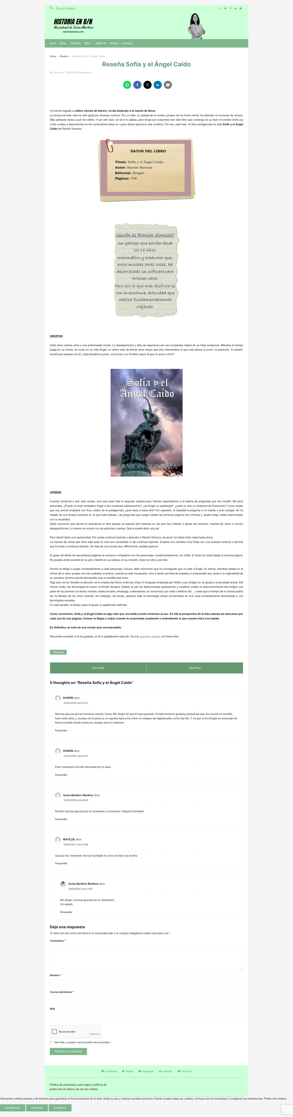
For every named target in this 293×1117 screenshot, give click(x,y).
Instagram (147, 1071)
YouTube (186, 1071)
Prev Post (98, 668)
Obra (87, 43)
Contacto (127, 43)
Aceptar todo (12, 1107)
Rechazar (37, 1107)
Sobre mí (101, 43)
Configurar (60, 1107)
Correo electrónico (62, 992)
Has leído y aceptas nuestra (82, 1042)
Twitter (129, 1071)
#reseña (58, 652)
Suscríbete (65, 8)
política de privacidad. (98, 1042)
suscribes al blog (150, 636)
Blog (62, 43)
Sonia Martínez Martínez (78, 795)
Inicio (53, 43)
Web (52, 1008)
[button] (53, 8)
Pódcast (76, 43)
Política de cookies (275, 1098)
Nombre (55, 975)
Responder (61, 730)
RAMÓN (68, 697)
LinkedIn (166, 1071)
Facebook (110, 1071)
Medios (114, 43)
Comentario (57, 940)
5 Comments (84, 72)
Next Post (195, 668)
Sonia (57, 72)
